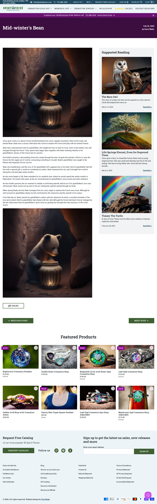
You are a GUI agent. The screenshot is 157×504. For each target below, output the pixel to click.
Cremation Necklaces (11, 470)
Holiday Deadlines (145, 8)
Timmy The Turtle (112, 215)
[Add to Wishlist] (36, 347)
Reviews (44, 478)
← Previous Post (18, 320)
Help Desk (82, 465)
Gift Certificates (8, 482)
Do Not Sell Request (123, 478)
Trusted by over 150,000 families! (56, 15)
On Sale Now (105, 8)
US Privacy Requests (124, 474)
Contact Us (82, 470)
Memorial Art (61, 8)
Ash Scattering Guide (49, 474)
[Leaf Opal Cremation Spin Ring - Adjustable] (98, 398)
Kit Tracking (45, 482)
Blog (42, 465)
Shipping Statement (85, 478)
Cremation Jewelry (84, 8)
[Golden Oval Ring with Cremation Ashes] (21, 398)
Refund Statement (85, 474)
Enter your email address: (93, 447)
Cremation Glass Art (39, 8)
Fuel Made (45, 499)
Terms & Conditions (123, 465)
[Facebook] (70, 450)
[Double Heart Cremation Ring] (59, 357)
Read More (147, 107)
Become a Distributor (49, 486)
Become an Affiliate (48, 490)
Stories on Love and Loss (50, 470)
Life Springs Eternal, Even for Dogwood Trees (125, 154)
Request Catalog (18, 450)
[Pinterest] (63, 450)
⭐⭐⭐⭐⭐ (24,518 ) (124, 8)
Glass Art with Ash (9, 465)
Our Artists (7, 478)
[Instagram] (56, 450)
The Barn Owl (110, 96)
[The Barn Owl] (126, 75)
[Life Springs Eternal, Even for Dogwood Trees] (126, 130)
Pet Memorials (8, 474)
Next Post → (141, 320)
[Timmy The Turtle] (126, 194)
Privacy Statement (123, 470)
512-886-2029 (91, 15)
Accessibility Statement (125, 482)
